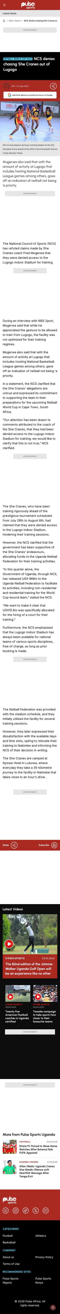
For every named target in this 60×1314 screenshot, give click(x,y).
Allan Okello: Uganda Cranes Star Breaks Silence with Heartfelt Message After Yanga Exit (37, 1171)
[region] (30, 1005)
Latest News (9, 13)
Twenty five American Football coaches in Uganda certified (17, 1016)
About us (8, 1257)
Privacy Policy (44, 1257)
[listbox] (31, 1005)
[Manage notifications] (53, 1307)
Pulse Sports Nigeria (10, 1280)
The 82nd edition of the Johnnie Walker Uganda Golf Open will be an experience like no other (28, 968)
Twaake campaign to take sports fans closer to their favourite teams (44, 1016)
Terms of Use (11, 1263)
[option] (17, 1006)
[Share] (53, 86)
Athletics (40, 1235)
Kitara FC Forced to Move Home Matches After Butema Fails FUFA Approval (38, 1149)
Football (25, 1141)
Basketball (9, 1242)
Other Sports (15, 20)
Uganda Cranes (28, 1162)
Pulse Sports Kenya (43, 1280)
